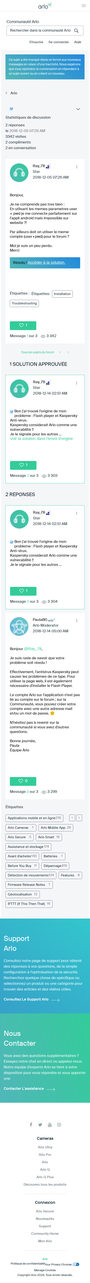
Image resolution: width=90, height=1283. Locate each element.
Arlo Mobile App (53, 827)
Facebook (31, 1125)
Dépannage (52, 866)
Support (45, 1226)
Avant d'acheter (19, 856)
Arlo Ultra (45, 1147)
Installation (62, 294)
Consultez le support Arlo (26, 999)
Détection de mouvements (28, 875)
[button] (76, 166)
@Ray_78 (33, 649)
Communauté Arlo (23, 22)
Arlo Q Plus (45, 1177)
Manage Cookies (45, 1270)
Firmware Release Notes (26, 884)
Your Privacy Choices (58, 1264)
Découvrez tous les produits (45, 1184)
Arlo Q (45, 1169)
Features (67, 875)
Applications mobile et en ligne (31, 818)
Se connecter (58, 42)
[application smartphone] (68, 352)
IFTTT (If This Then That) (26, 904)
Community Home (45, 1233)
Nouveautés (45, 1218)
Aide (77, 42)
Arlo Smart (46, 837)
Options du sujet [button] (77, 110)
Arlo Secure (17, 837)
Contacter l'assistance (24, 1089)
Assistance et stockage (25, 847)
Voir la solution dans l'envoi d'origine (41, 438)
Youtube (49, 1125)
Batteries (50, 856)
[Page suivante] (79, 818)
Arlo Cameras (18, 827)
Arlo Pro (45, 1154)
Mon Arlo (45, 1241)
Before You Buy (19, 866)
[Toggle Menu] (84, 5)
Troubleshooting (24, 303)
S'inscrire (36, 42)
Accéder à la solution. (46, 262)
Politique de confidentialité (28, 1263)
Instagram (59, 1125)
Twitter (40, 1125)
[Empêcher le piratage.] (60, 352)
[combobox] (45, 31)
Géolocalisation (20, 894)
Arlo (13, 93)
